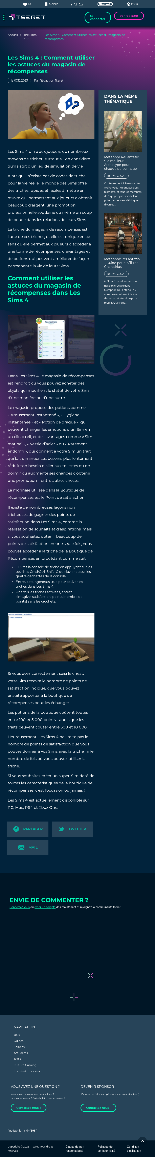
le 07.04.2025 (116, 176)
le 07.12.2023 (19, 80)
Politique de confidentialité (106, 1148)
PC (30, 4)
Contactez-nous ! (28, 1108)
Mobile (53, 4)
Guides (18, 1041)
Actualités (21, 1053)
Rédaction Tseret (51, 80)
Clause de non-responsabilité (75, 1148)
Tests (17, 1059)
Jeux (17, 1035)
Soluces (19, 1047)
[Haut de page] (142, 1141)
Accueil (13, 35)
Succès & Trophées (27, 1071)
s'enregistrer (129, 16)
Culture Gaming (25, 1065)
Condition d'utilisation (134, 1148)
